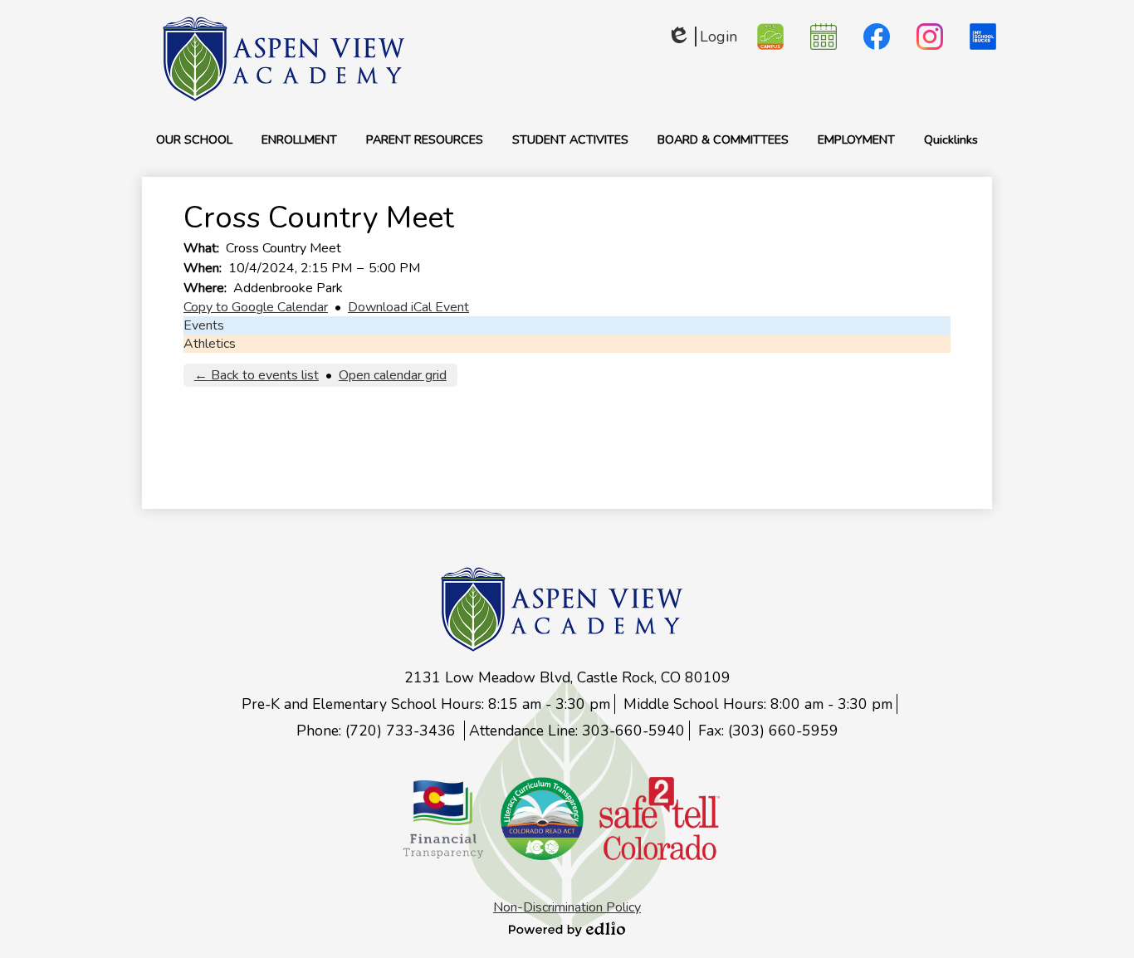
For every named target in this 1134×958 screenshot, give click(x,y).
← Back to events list (256, 375)
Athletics (209, 344)
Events (203, 325)
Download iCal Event (408, 307)
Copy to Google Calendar (255, 307)
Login (702, 36)
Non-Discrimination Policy (567, 907)
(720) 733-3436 (402, 730)
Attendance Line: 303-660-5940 (577, 730)
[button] (194, 139)
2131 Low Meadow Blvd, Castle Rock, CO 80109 (567, 677)
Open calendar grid (393, 375)
